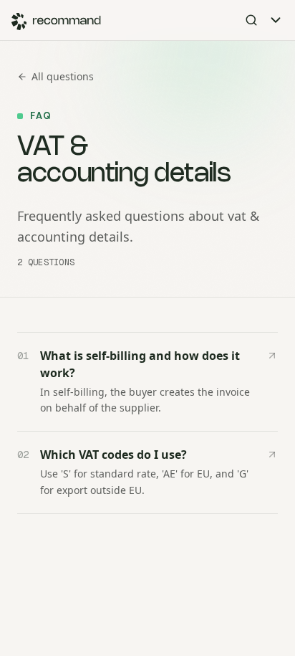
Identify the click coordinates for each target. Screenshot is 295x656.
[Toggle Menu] (275, 20)
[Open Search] (251, 20)
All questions (63, 76)
